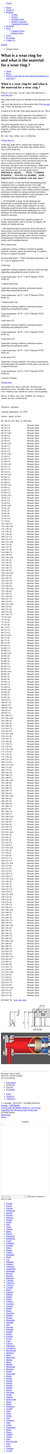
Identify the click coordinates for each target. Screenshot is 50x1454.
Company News (17, 31)
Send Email (5, 1115)
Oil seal (14, 17)
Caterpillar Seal (7, 1110)
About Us (10, 10)
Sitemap (4, 1105)
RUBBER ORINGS (21, 1108)
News (8, 28)
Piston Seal (32, 1110)
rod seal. (46, 104)
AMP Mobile (14, 1105)
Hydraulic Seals (17, 19)
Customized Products (19, 24)
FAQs (8, 35)
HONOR (10, 26)
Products (9, 12)
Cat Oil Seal (35, 1108)
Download (10, 38)
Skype (3, 1117)
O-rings (14, 14)
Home (8, 7)
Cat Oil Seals (6, 1108)
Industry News (17, 33)
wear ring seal (6, 95)
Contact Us (10, 40)
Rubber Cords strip (19, 21)
